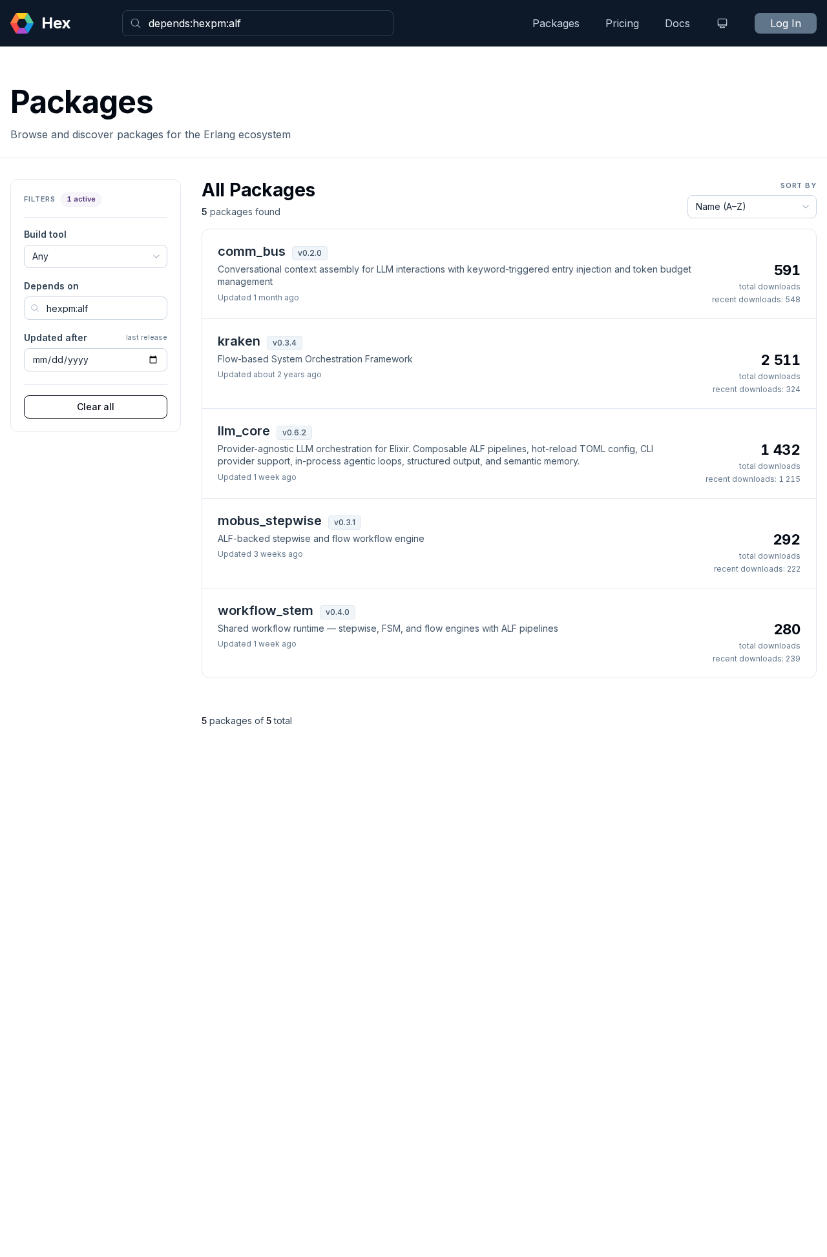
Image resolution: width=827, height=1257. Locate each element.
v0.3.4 (285, 343)
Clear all (95, 406)
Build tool (45, 234)
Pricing (622, 23)
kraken (239, 341)
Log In (785, 23)
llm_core (244, 431)
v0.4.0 (338, 612)
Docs (677, 23)
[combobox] (257, 23)
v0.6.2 (294, 432)
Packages (556, 23)
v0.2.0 (310, 253)
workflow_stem (265, 610)
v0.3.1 (344, 522)
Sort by (798, 185)
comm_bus (252, 251)
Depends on (51, 285)
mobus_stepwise (270, 520)
